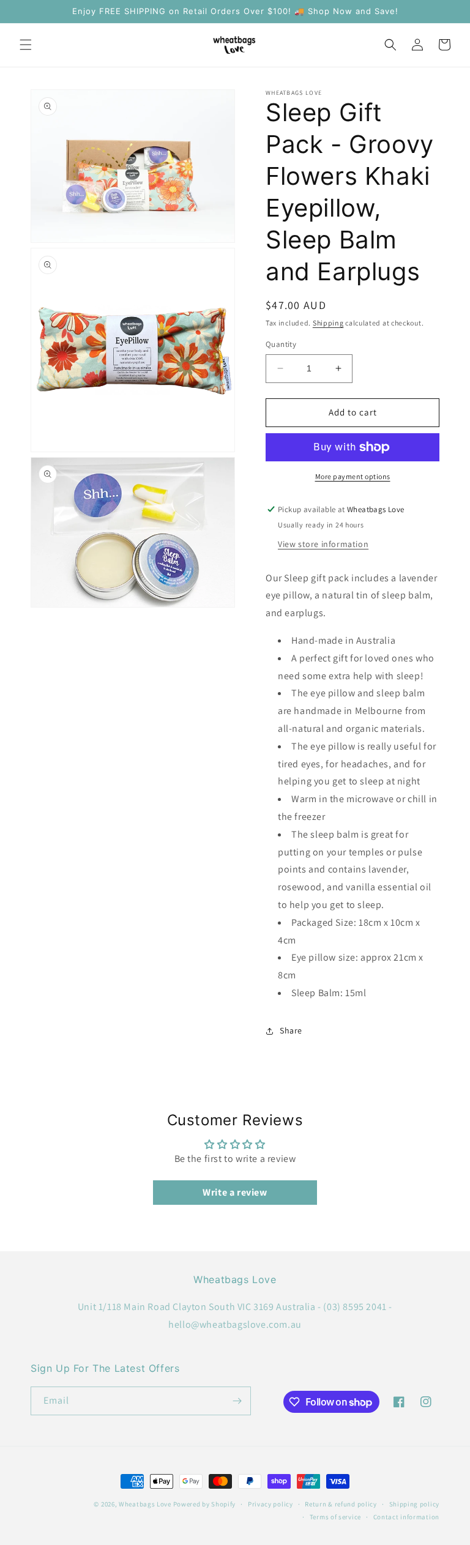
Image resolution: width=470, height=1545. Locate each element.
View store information (323, 543)
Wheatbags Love (145, 1504)
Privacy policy (270, 1504)
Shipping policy (414, 1504)
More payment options (352, 476)
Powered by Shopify (204, 1504)
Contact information (406, 1517)
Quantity (281, 344)
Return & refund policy (340, 1504)
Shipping (328, 322)
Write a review (235, 1192)
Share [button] (291, 1030)
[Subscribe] (236, 1401)
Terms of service (335, 1517)
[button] (25, 44)
